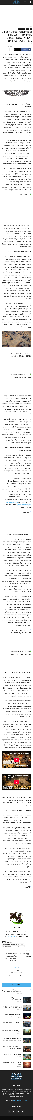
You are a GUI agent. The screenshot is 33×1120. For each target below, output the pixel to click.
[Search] (30, 2)
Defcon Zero (9, 942)
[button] (25, 2)
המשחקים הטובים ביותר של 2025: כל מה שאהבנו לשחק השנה (24, 954)
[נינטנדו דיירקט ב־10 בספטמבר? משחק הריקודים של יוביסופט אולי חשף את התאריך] (27, 992)
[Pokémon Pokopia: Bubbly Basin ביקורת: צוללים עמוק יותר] (27, 1016)
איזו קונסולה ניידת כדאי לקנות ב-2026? (11, 1022)
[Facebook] (22, 1111)
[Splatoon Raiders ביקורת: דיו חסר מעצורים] (27, 1057)
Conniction (18, 1118)
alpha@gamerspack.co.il (20, 1100)
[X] (13, 1111)
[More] (11, 49)
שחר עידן (3, 46)
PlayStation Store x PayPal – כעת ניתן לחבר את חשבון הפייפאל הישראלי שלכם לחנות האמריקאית (9, 956)
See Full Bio (11, 937)
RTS (13, 946)
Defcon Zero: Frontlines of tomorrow (10, 944)
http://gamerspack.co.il (16, 972)
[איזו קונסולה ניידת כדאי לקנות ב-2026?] (27, 1024)
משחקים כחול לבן (21, 28)
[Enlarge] (29, 86)
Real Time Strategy (6, 946)
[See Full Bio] (6, 936)
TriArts (17, 946)
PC (30, 28)
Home (30, 26)
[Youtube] (9, 1111)
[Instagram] (18, 1111)
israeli (22, 944)
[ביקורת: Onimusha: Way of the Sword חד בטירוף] (27, 1000)
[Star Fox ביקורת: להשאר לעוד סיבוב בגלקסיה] (27, 1065)
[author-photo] (16, 967)
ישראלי (22, 946)
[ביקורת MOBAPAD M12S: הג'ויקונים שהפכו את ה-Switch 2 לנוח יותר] (27, 1008)
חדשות (27, 28)
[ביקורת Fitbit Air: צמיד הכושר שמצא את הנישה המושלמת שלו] (27, 1049)
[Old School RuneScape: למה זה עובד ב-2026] (27, 1032)
